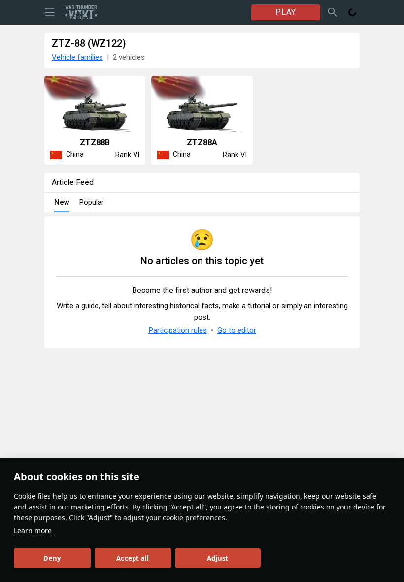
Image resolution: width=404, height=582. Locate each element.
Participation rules (177, 330)
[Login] (352, 12)
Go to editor (236, 330)
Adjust (217, 558)
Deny (52, 558)
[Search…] (332, 12)
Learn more (33, 530)
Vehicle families (77, 57)
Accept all (132, 558)
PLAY (285, 12)
